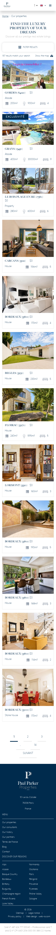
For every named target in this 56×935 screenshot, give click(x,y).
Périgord (33, 879)
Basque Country (10, 874)
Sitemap (20, 913)
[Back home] (7, 5)
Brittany (5, 884)
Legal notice (34, 913)
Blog (4, 847)
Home (5, 16)
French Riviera (8, 899)
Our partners (8, 837)
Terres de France (10, 842)
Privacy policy (14, 916)
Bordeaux (6, 879)
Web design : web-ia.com (38, 916)
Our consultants (9, 827)
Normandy (34, 864)
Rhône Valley (35, 894)
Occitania (33, 869)
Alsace (5, 869)
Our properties (9, 822)
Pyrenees (33, 889)
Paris (31, 874)
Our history (7, 832)
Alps (4, 864)
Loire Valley (7, 904)
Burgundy (6, 889)
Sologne (33, 899)
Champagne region (11, 894)
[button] (43, 5)
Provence (33, 884)
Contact (6, 852)
